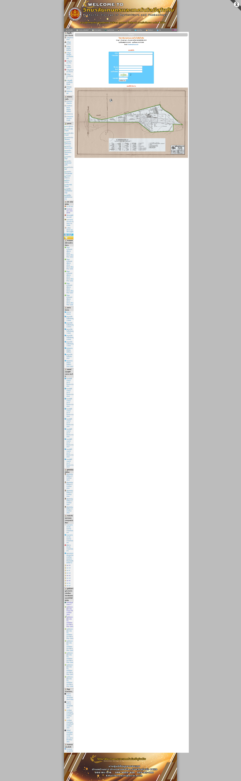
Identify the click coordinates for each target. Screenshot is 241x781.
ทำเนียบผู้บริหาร (68, 88)
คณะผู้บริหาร (69, 126)
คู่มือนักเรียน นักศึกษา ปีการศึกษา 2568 (69, 510)
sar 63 (68, 575)
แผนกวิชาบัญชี (68, 158)
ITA (159, 30)
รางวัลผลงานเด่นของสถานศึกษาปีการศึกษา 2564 (69, 714)
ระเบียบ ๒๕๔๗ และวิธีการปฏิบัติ (69, 230)
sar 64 (68, 578)
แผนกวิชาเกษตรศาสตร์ (68, 147)
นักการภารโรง (67, 181)
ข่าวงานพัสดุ (97, 30)
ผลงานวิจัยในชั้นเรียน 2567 (69, 356)
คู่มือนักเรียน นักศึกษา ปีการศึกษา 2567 (69, 502)
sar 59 (68, 565)
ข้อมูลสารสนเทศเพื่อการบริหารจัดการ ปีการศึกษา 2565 (69, 264)
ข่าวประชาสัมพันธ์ (83, 30)
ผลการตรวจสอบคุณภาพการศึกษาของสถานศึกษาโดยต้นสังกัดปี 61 (69, 558)
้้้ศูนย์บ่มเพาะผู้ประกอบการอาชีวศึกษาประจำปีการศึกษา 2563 (69, 622)
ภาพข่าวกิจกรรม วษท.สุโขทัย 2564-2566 (69, 697)
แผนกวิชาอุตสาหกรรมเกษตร (68, 152)
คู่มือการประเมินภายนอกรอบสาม (69, 548)
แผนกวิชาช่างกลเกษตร (69, 138)
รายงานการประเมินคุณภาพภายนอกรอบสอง (69, 539)
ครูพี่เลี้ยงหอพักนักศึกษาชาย (68, 197)
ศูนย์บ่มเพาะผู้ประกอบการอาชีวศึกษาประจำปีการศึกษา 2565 (69, 646)
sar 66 (68, 583)
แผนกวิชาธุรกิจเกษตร (68, 143)
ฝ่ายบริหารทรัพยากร (69, 102)
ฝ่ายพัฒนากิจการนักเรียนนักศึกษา (69, 109)
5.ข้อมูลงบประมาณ (69, 62)
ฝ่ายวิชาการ (69, 114)
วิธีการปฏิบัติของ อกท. (69, 216)
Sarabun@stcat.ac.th (133, 44)
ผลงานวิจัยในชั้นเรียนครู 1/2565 (70, 331)
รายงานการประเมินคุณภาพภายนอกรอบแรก (69, 529)
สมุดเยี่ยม (139, 30)
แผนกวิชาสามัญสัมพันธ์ (68, 172)
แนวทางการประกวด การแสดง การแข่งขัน (70, 223)
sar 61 (68, 570)
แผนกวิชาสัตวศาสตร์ (69, 134)
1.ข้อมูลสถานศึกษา (69, 38)
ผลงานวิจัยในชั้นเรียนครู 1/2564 (70, 318)
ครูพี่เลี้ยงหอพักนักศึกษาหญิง (68, 191)
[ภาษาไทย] (173, 30)
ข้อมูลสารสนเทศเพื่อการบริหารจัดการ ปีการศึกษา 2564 (69, 252)
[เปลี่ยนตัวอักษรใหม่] (131, 76)
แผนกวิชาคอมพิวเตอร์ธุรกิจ (68, 163)
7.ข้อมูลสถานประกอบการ (70, 71)
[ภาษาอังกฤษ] (175, 30)
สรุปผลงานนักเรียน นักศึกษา (69, 350)
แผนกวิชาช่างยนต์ (69, 168)
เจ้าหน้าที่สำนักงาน (67, 177)
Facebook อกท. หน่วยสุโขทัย (69, 211)
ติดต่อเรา (150, 30)
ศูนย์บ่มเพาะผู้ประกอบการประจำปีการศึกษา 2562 (69, 611)
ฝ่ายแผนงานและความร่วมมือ (69, 118)
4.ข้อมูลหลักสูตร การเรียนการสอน (69, 56)
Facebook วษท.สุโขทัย (69, 750)
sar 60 (68, 568)
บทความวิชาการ (68, 313)
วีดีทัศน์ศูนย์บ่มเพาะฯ (69, 603)
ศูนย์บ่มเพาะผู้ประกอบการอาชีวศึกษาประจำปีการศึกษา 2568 (69, 681)
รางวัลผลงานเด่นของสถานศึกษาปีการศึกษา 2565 (69, 724)
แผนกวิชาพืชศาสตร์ (69, 130)
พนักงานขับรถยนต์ (68, 185)
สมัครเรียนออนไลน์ (125, 30)
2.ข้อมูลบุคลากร (68, 43)
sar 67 (68, 585)
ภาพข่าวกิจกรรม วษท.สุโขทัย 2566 (69, 705)
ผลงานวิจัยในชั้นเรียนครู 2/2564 (70, 325)
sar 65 (68, 580)
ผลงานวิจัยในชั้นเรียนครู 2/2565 (70, 337)
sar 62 (68, 573)
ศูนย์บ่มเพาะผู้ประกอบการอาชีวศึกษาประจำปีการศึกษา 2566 (69, 658)
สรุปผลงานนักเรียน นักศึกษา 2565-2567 (69, 364)
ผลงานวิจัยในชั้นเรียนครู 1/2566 (70, 344)
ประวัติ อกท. (69, 206)
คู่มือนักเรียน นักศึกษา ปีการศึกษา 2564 (69, 477)
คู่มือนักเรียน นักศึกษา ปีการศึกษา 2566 (69, 494)
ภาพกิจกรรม (110, 30)
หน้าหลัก (70, 30)
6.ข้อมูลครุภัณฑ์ (68, 66)
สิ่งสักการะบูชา (69, 92)
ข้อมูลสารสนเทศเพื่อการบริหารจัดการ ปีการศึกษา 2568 (69, 300)
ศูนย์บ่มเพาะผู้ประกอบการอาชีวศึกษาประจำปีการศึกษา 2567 (69, 670)
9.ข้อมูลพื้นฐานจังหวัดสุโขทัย (69, 82)
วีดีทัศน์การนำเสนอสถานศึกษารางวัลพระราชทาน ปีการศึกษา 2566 (69, 736)
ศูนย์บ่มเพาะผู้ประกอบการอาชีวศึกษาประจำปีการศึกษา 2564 (69, 634)
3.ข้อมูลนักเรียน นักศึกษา (68, 48)
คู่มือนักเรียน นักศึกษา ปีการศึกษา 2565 (69, 485)
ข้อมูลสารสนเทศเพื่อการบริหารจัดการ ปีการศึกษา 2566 (69, 276)
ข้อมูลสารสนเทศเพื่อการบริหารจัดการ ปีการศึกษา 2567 (69, 288)
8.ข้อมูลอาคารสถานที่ (69, 76)
